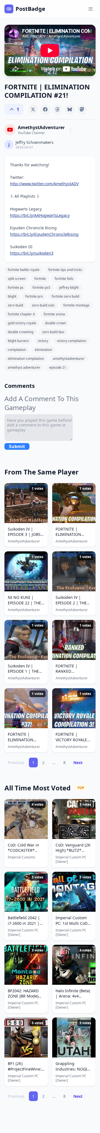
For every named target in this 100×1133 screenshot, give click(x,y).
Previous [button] (16, 762)
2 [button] (43, 762)
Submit (17, 446)
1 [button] (33, 762)
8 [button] (64, 762)
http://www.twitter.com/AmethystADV (44, 183)
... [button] (54, 762)
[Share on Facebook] (45, 109)
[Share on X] (33, 109)
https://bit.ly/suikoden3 (31, 253)
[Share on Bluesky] (70, 109)
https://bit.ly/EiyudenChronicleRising (44, 234)
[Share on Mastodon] (82, 109)
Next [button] (77, 762)
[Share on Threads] (57, 109)
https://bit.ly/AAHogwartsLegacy (40, 215)
